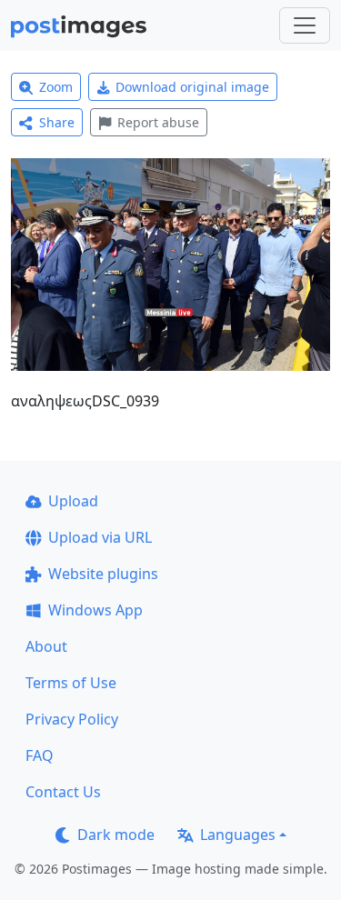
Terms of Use (70, 683)
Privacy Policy (71, 719)
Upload (73, 501)
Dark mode (116, 835)
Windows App (95, 610)
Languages (238, 835)
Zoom (56, 86)
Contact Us (63, 792)
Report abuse (158, 122)
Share (57, 122)
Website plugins (103, 574)
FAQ (39, 755)
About (46, 646)
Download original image (192, 86)
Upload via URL (100, 537)
